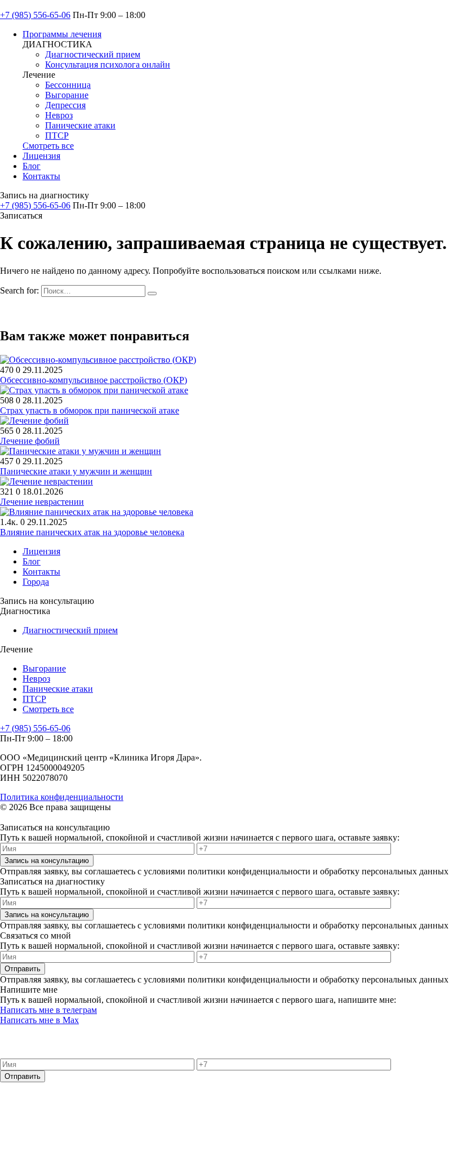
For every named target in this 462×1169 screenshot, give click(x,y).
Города (36, 581)
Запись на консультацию (47, 860)
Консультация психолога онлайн (107, 64)
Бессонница (68, 85)
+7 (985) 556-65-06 (35, 15)
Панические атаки (80, 125)
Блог (32, 166)
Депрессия (65, 105)
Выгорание (66, 95)
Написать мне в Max (39, 1020)
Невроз (59, 115)
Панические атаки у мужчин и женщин (76, 471)
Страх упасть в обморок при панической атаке (89, 410)
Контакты (41, 176)
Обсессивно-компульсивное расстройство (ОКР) (93, 380)
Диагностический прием (92, 54)
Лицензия (41, 156)
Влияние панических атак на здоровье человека (92, 532)
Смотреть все (48, 145)
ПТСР (57, 135)
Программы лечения (62, 34)
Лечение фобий (30, 441)
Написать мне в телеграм (48, 1010)
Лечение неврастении (42, 501)
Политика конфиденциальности (61, 797)
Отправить (23, 968)
